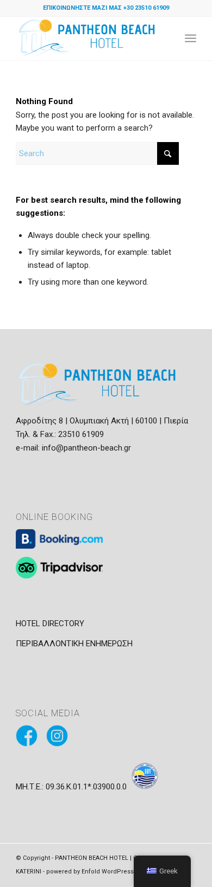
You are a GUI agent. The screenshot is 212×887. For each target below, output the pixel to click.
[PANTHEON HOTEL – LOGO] (88, 38)
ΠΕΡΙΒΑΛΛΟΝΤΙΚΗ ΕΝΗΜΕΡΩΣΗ (74, 643)
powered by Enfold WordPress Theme (101, 871)
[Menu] (190, 38)
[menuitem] (190, 38)
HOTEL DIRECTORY (50, 623)
